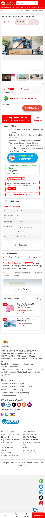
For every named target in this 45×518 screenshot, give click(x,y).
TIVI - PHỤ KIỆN (29, 432)
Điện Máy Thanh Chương (28, 463)
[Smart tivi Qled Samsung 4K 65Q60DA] (10, 323)
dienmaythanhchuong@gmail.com (20, 364)
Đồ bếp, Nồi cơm (7, 437)
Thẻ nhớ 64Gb (6, 453)
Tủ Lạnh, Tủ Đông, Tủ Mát (10, 434)
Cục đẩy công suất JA (30, 453)
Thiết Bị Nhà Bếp (7, 442)
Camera (26, 447)
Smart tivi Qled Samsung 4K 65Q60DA (26, 320)
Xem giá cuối (32, 108)
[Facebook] (3, 404)
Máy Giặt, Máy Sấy (29, 434)
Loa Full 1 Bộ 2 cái (29, 450)
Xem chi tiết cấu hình (22, 245)
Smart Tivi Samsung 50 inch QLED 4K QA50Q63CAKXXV (25, 306)
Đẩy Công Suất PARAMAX (10, 455)
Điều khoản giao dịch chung (12, 390)
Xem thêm (22, 289)
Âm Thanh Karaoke (6, 7)
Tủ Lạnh (18, 7)
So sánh (7, 22)
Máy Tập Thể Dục (39, 7)
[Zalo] (8, 404)
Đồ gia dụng (30, 7)
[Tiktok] (14, 404)
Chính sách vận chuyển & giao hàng (15, 393)
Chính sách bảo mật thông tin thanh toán (16, 386)
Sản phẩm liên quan (11, 299)
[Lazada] (29, 404)
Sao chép (11, 188)
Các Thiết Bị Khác (7, 447)
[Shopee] (24, 404)
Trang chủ (6, 11)
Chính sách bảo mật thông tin (12, 383)
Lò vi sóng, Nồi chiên (30, 440)
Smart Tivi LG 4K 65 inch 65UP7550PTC (19, 263)
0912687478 (16, 98)
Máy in (3, 450)
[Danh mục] (41, 3)
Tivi (13, 7)
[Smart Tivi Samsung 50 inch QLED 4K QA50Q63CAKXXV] (10, 308)
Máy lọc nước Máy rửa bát (10, 440)
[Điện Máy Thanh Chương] (8, 3)
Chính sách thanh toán (10, 396)
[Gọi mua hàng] (41, 481)
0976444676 (30, 98)
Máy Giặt (23, 7)
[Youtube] (19, 404)
